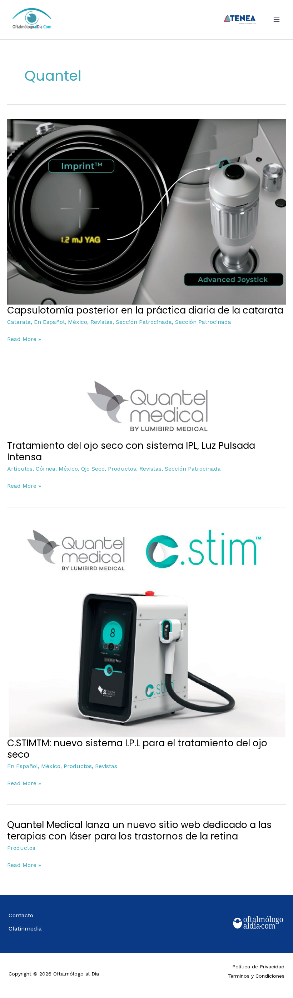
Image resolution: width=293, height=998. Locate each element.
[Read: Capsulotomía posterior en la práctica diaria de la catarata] (146, 211)
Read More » (24, 338)
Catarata (19, 322)
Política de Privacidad (258, 966)
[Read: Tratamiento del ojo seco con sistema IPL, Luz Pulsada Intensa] (146, 406)
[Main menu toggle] (276, 19)
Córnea (45, 468)
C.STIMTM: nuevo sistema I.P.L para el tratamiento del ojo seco (137, 749)
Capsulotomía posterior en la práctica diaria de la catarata (145, 310)
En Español (49, 322)
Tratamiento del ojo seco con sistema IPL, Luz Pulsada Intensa (131, 451)
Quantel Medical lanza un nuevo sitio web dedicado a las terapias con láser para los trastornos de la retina (139, 830)
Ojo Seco (93, 468)
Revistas (101, 322)
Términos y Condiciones (256, 976)
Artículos (20, 468)
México (77, 322)
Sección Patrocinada (144, 322)
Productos (122, 468)
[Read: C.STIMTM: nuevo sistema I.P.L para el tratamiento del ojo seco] (146, 629)
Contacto (21, 915)
